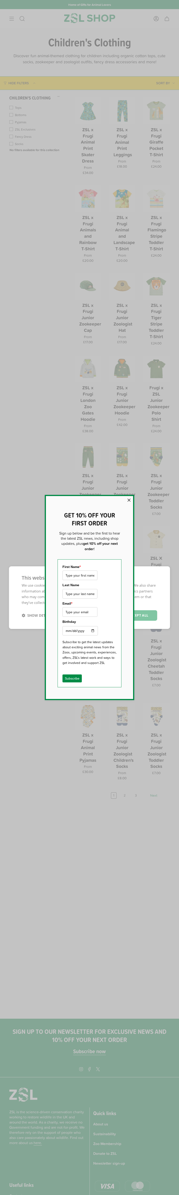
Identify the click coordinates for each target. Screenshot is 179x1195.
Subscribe (72, 678)
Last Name (70, 585)
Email (67, 603)
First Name (71, 567)
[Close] (129, 500)
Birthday (69, 622)
